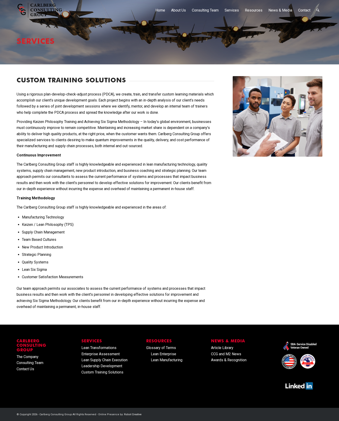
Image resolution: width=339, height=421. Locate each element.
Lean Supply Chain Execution (104, 360)
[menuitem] (160, 10)
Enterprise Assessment (100, 354)
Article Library (222, 348)
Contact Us (25, 369)
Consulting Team (30, 363)
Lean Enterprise (163, 354)
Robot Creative (133, 414)
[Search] (317, 10)
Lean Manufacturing (166, 360)
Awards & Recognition (229, 360)
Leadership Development (101, 366)
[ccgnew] (40, 10)
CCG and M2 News (226, 354)
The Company (28, 357)
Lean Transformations (98, 348)
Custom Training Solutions (102, 372)
